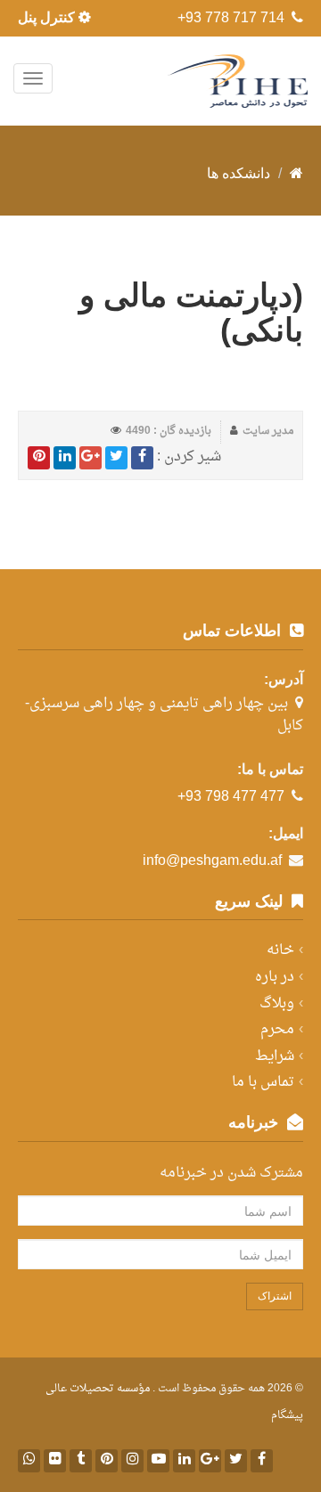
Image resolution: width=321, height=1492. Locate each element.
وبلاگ (276, 1004)
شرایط (274, 1056)
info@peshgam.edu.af (212, 861)
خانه (280, 950)
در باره (274, 977)
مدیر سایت (268, 431)
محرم (277, 1029)
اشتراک (275, 1296)
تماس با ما (263, 1082)
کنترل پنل (48, 17)
